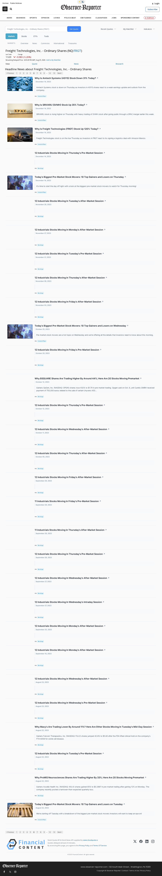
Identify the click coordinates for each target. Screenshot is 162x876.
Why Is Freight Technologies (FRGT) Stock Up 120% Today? (68, 129)
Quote (34, 64)
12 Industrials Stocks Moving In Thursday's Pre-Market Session (70, 153)
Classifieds (101, 18)
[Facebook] (141, 844)
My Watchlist (128, 29)
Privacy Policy (84, 845)
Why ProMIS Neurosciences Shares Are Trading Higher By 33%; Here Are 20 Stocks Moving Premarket (90, 777)
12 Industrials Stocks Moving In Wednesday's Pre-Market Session (71, 702)
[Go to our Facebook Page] (4, 871)
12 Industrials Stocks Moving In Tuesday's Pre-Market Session (69, 253)
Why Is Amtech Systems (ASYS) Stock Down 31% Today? (66, 78)
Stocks (24, 36)
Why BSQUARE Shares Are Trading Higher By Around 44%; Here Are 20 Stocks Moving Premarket (88, 378)
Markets (11, 36)
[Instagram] (152, 844)
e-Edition (149, 18)
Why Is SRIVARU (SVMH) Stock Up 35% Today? (61, 104)
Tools (46, 36)
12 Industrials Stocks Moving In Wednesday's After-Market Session (72, 429)
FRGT (77, 51)
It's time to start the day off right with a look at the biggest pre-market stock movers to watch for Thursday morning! (86, 186)
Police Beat (70, 18)
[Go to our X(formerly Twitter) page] (9, 871)
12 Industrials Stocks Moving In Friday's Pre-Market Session (68, 349)
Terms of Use (134, 871)
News (9, 18)
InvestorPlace (42, 96)
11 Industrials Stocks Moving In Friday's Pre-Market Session (68, 501)
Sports (33, 18)
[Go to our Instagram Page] (15, 871)
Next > (60, 73)
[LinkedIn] (146, 844)
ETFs (35, 36)
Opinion (45, 18)
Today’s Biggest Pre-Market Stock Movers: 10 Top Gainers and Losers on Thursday (80, 177)
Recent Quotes (107, 29)
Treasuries (72, 43)
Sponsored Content (130, 18)
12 (50, 73)
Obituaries (85, 18)
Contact (125, 871)
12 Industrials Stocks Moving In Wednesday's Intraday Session (69, 602)
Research (119, 64)
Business (20, 18)
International (59, 43)
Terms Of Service (100, 845)
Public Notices (16, 3)
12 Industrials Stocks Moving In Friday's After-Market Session (69, 301)
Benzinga (40, 168)
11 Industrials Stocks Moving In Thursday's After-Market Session (71, 530)
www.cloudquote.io (90, 840)
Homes (5, 3)
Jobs (114, 18)
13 (54, 73)
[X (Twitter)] (135, 844)
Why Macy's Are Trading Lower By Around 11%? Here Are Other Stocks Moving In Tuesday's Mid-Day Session (94, 726)
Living (57, 18)
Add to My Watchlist (53, 60)
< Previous (10, 73)
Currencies (45, 43)
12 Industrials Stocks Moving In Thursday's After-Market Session (71, 277)
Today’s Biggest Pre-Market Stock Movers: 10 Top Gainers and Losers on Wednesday (81, 325)
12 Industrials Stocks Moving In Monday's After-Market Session (70, 229)
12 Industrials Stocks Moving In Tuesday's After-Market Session (70, 201)
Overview (24, 43)
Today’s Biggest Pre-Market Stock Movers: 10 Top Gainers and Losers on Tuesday (80, 804)
